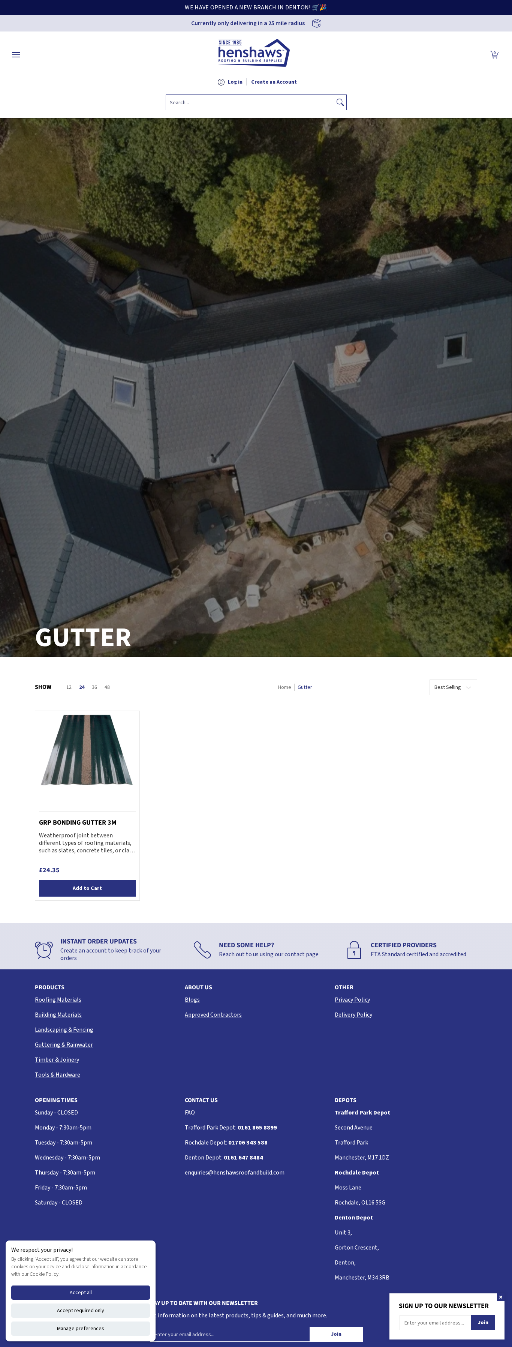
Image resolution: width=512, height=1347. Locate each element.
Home (284, 687)
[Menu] (15, 55)
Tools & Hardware (57, 1075)
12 (69, 687)
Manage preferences (80, 1328)
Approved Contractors (213, 1015)
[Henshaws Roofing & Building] (254, 54)
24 (81, 687)
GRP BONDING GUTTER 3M (78, 822)
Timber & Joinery (57, 1060)
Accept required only (80, 1310)
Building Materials (58, 1015)
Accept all (81, 1292)
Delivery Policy (353, 1015)
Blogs (192, 1000)
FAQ (190, 1112)
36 (94, 687)
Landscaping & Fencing (64, 1030)
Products (49, 987)
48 (107, 687)
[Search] (340, 102)
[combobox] (250, 102)
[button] (494, 55)
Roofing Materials (58, 1000)
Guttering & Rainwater (64, 1045)
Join (336, 1334)
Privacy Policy (352, 1000)
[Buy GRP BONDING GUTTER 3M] (87, 763)
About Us (198, 987)
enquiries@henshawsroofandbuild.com (234, 1172)
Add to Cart (87, 888)
